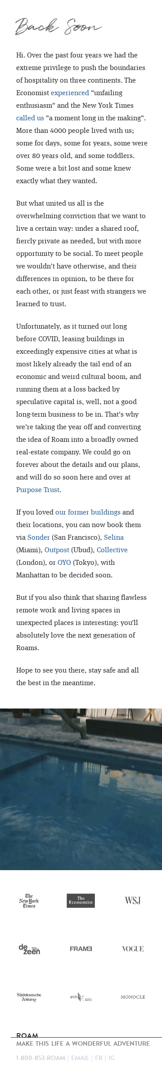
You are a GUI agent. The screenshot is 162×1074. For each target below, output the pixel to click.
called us (30, 118)
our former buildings (88, 512)
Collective (112, 550)
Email (80, 1058)
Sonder (38, 537)
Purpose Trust (37, 490)
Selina (114, 537)
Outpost (57, 550)
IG (111, 1058)
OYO (64, 563)
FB (99, 1058)
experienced (70, 93)
